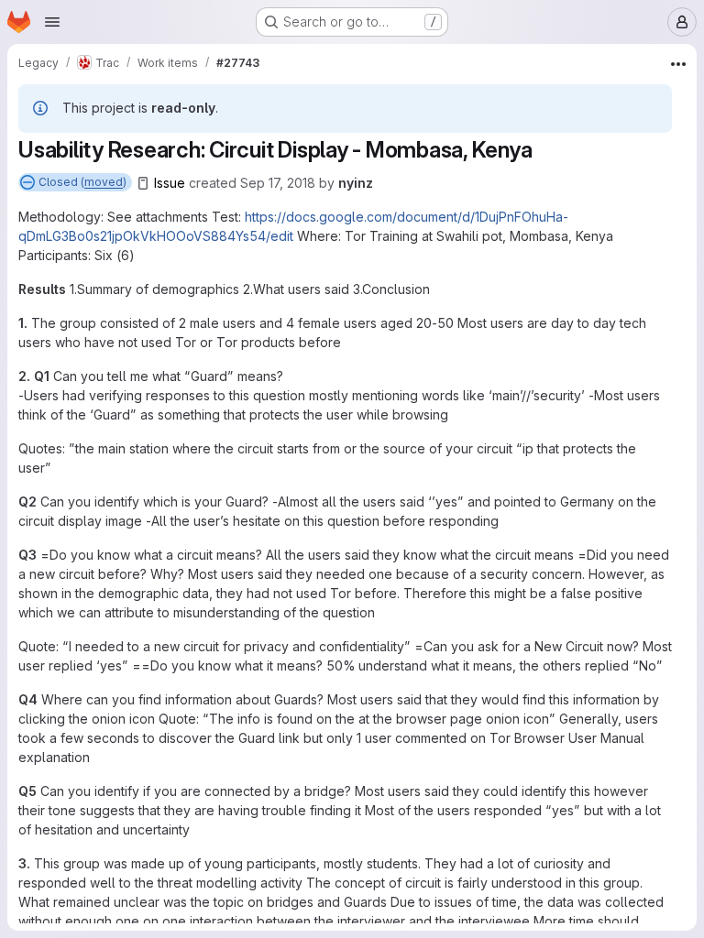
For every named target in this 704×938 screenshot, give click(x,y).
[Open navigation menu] (52, 22)
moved (103, 182)
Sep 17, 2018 (277, 183)
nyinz (355, 183)
